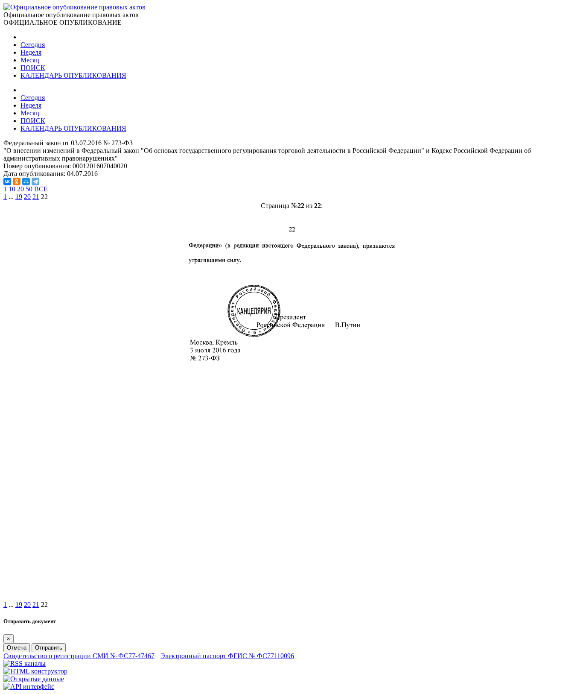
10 (12, 189)
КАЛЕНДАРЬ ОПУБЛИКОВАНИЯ (73, 75)
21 (35, 196)
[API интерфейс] (28, 686)
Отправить (48, 647)
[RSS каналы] (24, 663)
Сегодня (32, 44)
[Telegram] (35, 181)
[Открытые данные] (33, 678)
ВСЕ (41, 189)
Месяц (29, 60)
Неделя (30, 52)
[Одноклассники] (16, 181)
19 (18, 196)
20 (20, 189)
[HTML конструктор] (35, 671)
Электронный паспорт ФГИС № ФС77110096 (227, 655)
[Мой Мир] (26, 181)
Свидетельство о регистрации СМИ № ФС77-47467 (78, 655)
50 (29, 189)
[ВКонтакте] (7, 181)
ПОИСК (32, 67)
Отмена (16, 647)
